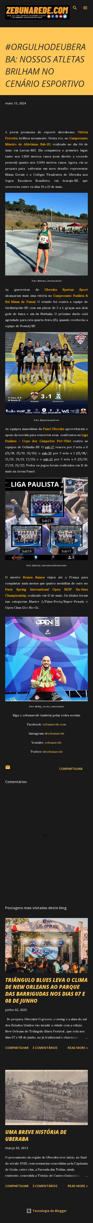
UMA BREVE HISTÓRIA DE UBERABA (35, 1135)
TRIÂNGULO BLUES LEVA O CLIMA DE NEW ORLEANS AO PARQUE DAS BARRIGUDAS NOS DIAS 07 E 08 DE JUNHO (46, 990)
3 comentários (44, 1048)
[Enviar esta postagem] (7, 769)
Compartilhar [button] (71, 769)
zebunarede (53, 743)
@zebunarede (54, 733)
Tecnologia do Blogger (49, 1211)
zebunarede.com (54, 724)
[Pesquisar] (74, 7)
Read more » (78, 1048)
